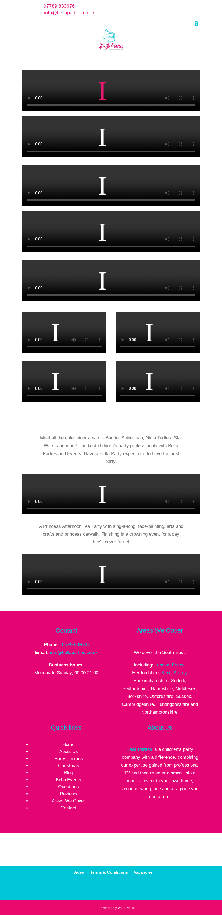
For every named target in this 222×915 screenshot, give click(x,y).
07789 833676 (74, 644)
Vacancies (143, 872)
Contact (68, 808)
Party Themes (68, 758)
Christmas (68, 765)
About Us (68, 751)
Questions (68, 786)
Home (68, 744)
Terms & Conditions (109, 872)
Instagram (145, 889)
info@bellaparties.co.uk (74, 652)
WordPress (126, 908)
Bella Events (68, 779)
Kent (166, 672)
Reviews (68, 793)
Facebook (107, 889)
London (162, 665)
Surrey (180, 672)
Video (78, 872)
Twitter (120, 889)
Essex (178, 665)
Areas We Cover (68, 800)
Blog (68, 772)
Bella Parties (139, 749)
